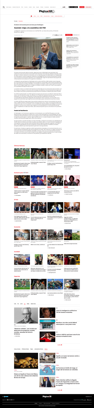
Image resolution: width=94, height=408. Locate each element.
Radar (28, 303)
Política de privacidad (46, 403)
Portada (15, 21)
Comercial (88, 396)
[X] (9, 399)
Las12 (21, 303)
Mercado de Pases (47, 16)
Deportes (37, 7)
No (18, 303)
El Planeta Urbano (25, 349)
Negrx (31, 349)
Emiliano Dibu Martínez (58, 16)
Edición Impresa (8, 7)
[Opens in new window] (84, 400)
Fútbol (41, 16)
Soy (24, 303)
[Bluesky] (11, 399)
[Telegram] (13, 399)
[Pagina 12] (47, 11)
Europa (52, 16)
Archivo (36, 403)
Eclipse (35, 16)
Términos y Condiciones (55, 403)
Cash (15, 303)
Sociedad (30, 7)
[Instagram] (8, 399)
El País (22, 7)
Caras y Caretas (17, 349)
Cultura (34, 7)
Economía (26, 7)
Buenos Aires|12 (53, 7)
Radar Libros (33, 303)
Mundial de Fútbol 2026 (16, 7)
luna (38, 16)
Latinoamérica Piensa (38, 349)
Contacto (40, 403)
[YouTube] (12, 399)
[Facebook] (7, 399)
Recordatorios (47, 7)
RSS (91, 396)
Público (46, 349)
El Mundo (41, 7)
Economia (21, 21)
